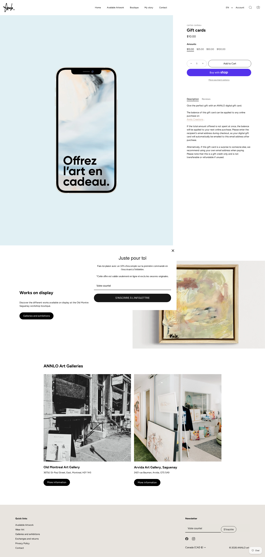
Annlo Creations (195, 119)
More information (56, 482)
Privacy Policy (22, 543)
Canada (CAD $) (194, 547)
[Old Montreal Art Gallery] (87, 418)
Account (240, 7)
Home (98, 7)
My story (148, 7)
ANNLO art (243, 547)
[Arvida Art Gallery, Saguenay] (177, 418)
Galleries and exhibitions (36, 315)
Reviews (206, 99)
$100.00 (221, 49)
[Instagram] (193, 538)
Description (193, 99)
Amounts (191, 44)
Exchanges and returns (27, 538)
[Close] (173, 250)
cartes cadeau (194, 25)
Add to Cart (229, 63)
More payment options (219, 80)
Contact (163, 7)
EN (227, 7)
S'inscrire (229, 529)
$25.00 (200, 49)
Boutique (134, 7)
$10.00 (190, 49)
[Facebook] (186, 538)
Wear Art (19, 529)
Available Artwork (115, 7)
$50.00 (210, 49)
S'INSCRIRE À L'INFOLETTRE (132, 298)
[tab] (194, 99)
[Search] (250, 7)
